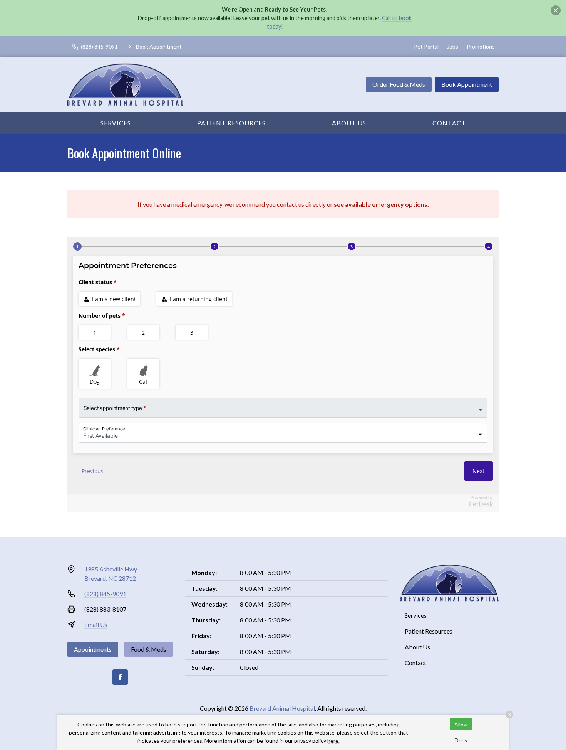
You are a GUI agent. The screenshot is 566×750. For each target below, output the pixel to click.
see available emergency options (380, 204)
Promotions (481, 46)
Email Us (95, 624)
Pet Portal (426, 46)
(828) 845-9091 (105, 593)
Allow (461, 724)
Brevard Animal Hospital (282, 708)
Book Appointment (466, 84)
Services (115, 122)
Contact (449, 122)
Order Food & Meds (398, 84)
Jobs (452, 46)
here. (333, 740)
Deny (461, 740)
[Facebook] (120, 677)
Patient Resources (231, 122)
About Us (349, 122)
